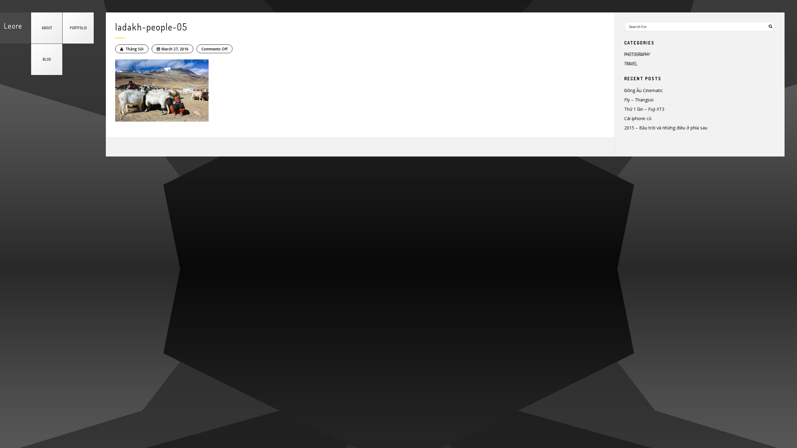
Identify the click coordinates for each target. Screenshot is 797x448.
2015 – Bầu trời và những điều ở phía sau (665, 128)
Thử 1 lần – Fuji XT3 (644, 109)
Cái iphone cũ (638, 118)
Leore (13, 25)
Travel (630, 63)
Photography (637, 54)
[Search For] (770, 26)
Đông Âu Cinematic (643, 90)
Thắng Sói (134, 49)
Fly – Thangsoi (638, 100)
